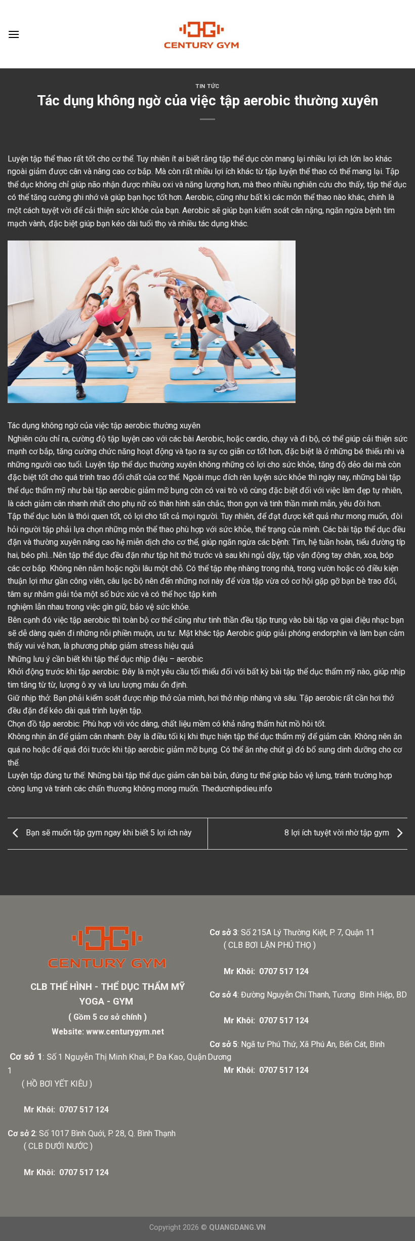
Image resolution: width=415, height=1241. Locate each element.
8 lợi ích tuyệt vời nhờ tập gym (337, 833)
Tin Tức (207, 86)
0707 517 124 (84, 1109)
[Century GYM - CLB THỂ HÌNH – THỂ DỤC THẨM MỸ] (207, 34)
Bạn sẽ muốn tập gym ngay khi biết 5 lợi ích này (108, 833)
